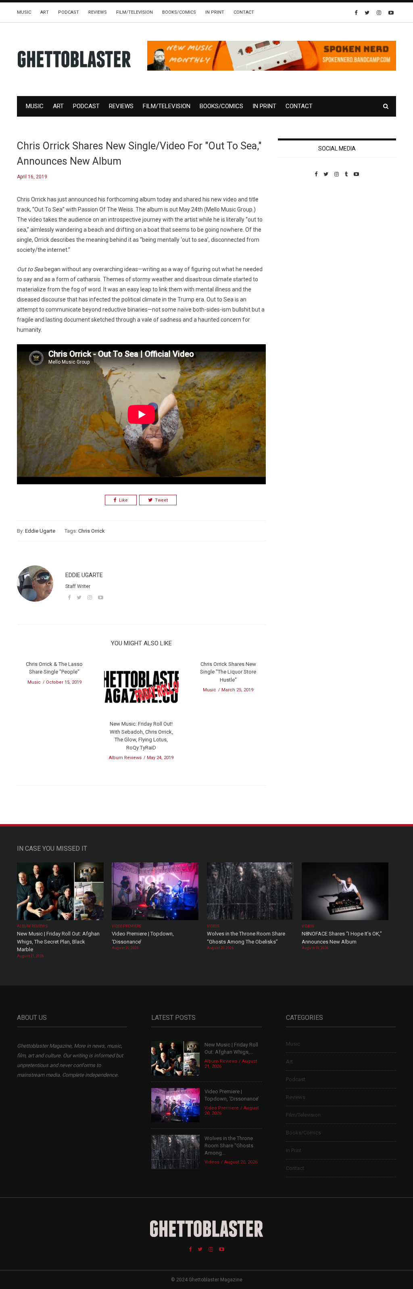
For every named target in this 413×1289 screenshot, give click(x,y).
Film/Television (134, 12)
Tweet (161, 500)
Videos (213, 926)
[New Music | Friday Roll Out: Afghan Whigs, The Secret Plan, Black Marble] (60, 892)
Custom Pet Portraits (301, 233)
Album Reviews (125, 757)
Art (44, 12)
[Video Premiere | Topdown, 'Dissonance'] (155, 892)
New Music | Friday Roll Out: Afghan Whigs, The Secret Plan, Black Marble (58, 941)
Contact (244, 12)
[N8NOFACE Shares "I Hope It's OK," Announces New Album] (345, 892)
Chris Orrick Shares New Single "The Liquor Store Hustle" (228, 672)
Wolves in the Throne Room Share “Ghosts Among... (228, 1145)
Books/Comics (179, 12)
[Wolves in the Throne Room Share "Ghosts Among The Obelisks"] (250, 892)
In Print (214, 12)
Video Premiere (126, 926)
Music (24, 12)
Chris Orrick (91, 531)
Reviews (97, 12)
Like (123, 500)
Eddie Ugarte (40, 531)
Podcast (68, 12)
